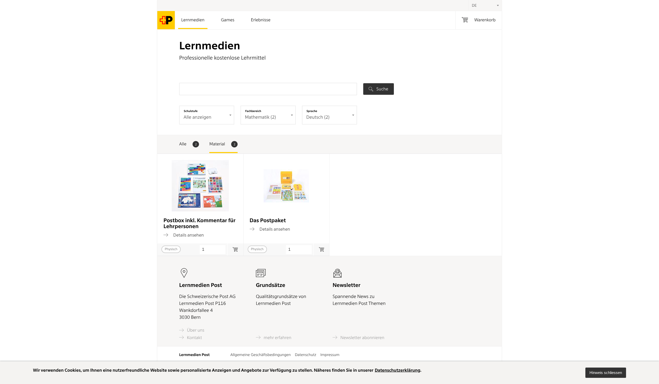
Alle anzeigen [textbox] (197, 117)
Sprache (312, 111)
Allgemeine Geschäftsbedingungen (260, 354)
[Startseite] (166, 20)
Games (227, 20)
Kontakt (194, 337)
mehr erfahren (277, 337)
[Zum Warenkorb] (235, 249)
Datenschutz (305, 354)
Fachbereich (253, 111)
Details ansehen (188, 234)
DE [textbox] (474, 5)
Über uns (195, 330)
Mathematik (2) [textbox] (260, 117)
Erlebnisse (260, 20)
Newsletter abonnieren (361, 337)
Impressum (329, 354)
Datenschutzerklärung (397, 370)
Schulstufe (191, 111)
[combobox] (485, 5)
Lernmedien (192, 20)
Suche (381, 88)
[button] (605, 373)
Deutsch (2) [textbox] (318, 117)
